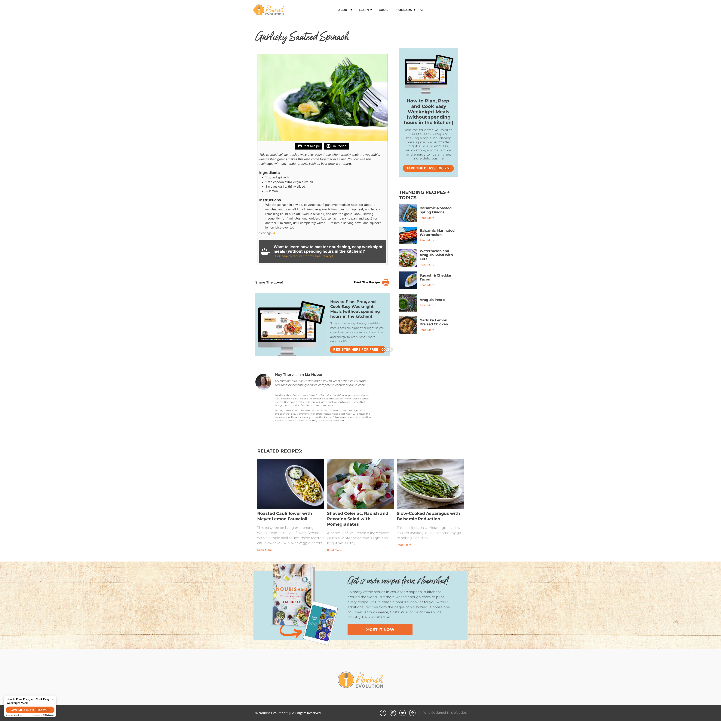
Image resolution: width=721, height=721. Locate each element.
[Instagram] (393, 713)
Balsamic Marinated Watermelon (437, 233)
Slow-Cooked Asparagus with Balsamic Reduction (428, 516)
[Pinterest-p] (412, 713)
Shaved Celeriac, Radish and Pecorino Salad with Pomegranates (357, 519)
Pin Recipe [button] (338, 146)
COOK (383, 10)
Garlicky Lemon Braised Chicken (434, 322)
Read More (427, 218)
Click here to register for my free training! (303, 256)
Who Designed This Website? (445, 712)
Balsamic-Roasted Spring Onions (436, 210)
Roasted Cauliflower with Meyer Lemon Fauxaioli (284, 516)
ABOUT (343, 10)
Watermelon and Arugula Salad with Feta (436, 255)
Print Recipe (311, 146)
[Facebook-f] (383, 713)
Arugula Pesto (432, 300)
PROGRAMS (403, 10)
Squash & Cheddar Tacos (436, 277)
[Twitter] (402, 713)
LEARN (364, 10)
